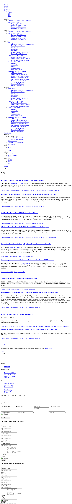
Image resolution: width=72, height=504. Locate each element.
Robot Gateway (15, 49)
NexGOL (7, 377)
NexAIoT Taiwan (9, 383)
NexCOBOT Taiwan (10, 373)
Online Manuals (12, 141)
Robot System (5, 256)
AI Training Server (16, 73)
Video (9, 150)
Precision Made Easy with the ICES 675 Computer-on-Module (19, 213)
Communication (15, 68)
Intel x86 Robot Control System (20, 76)
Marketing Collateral (17, 139)
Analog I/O (14, 65)
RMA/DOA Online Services (16, 142)
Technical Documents (17, 138)
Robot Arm (14, 50)
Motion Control (25, 190)
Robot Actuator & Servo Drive (19, 52)
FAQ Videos (11, 144)
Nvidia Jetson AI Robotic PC (19, 74)
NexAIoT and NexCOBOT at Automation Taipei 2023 (17, 314)
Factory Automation (37, 223)
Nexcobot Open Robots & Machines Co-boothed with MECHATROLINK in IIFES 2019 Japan (29, 329)
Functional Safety (15, 190)
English (10, 12)
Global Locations (12, 155)
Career (9, 157)
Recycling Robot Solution (18, 24)
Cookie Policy (8, 390)
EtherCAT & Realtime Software (20, 60)
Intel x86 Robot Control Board (19, 77)
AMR (33, 326)
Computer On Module (17, 84)
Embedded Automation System (9, 206)
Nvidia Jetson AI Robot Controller (20, 58)
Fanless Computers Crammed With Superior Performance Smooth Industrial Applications (27, 260)
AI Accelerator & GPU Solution (20, 79)
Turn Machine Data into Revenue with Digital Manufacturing (19, 278)
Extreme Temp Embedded (18, 81)
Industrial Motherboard (17, 85)
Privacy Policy (8, 391)
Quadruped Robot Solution (18, 27)
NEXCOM (7, 367)
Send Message (5, 418)
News (9, 147)
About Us (10, 153)
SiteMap (6, 393)
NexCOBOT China (9, 374)
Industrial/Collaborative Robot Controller (22, 44)
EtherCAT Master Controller (38, 190)
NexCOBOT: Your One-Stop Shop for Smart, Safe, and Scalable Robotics (22, 180)
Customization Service (38, 206)
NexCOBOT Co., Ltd (17, 183)
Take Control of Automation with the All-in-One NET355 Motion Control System (25, 227)
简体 (9, 16)
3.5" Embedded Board (17, 82)
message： (4, 453)
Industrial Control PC (53, 190)
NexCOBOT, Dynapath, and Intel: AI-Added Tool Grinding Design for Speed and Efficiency (28, 194)
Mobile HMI (14, 47)
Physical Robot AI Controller (19, 54)
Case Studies (7, 133)
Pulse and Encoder (16, 69)
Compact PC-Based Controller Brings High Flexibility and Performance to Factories (26, 244)
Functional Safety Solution (18, 25)
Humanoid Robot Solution (18, 28)
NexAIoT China (8, 385)
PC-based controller (13, 247)
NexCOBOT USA (9, 376)
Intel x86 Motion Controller (19, 57)
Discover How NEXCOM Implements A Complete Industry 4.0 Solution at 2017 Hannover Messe (29, 292)
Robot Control (5, 190)
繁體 (9, 14)
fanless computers (25, 263)
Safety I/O (14, 66)
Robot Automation (26, 326)
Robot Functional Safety (18, 46)
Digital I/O (14, 63)
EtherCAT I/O (23, 307)
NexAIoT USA (8, 387)
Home (6, 166)
